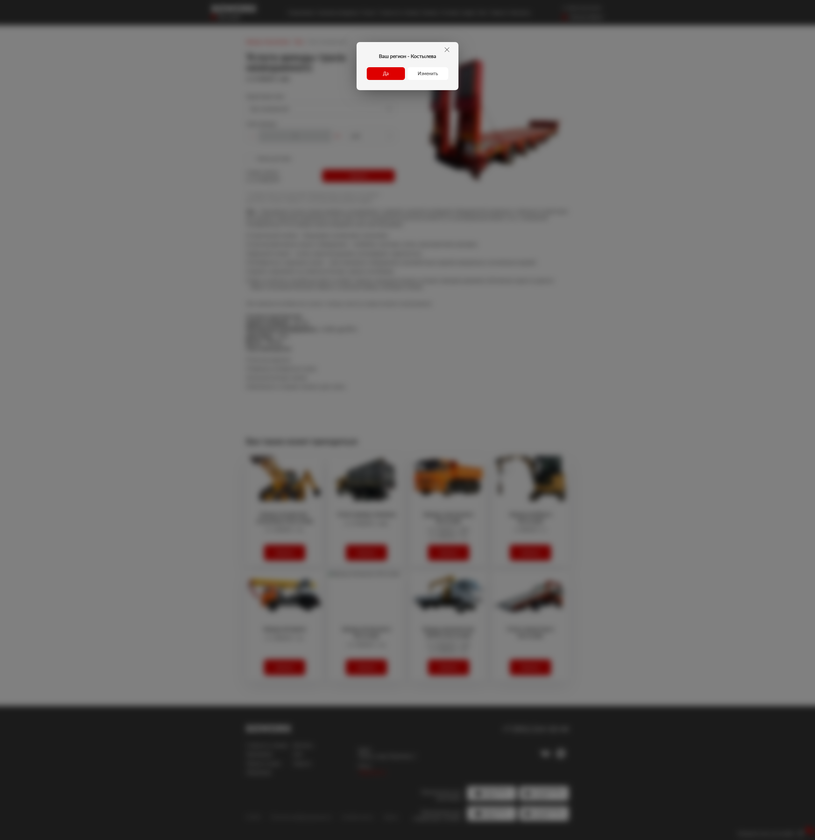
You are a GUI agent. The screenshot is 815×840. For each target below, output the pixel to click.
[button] (386, 73)
